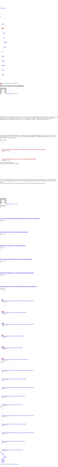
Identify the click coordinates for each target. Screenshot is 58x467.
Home (1, 83)
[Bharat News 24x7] (3, 8)
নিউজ (2, 28)
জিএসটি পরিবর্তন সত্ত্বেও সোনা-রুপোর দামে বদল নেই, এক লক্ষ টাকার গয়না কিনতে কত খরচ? (13, 245)
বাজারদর (5, 46)
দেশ (4, 37)
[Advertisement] (29, 127)
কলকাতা (3, 23)
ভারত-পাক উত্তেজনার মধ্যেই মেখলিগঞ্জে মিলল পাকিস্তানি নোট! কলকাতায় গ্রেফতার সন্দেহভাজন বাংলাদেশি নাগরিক (16, 259)
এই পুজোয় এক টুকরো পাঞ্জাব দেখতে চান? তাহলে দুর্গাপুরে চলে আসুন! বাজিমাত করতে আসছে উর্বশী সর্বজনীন (19, 159)
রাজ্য (4, 33)
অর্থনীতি (3, 56)
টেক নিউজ (3, 60)
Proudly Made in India (15, 464)
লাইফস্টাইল (3, 65)
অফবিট (3, 74)
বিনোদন (3, 69)
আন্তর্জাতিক (5, 42)
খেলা (2, 51)
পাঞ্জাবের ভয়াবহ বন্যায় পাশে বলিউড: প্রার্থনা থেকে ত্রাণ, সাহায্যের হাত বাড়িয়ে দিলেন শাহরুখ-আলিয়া (14, 232)
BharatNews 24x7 (9, 93)
